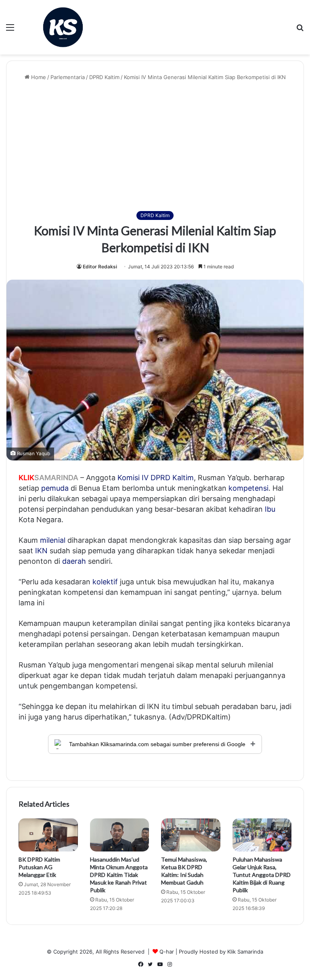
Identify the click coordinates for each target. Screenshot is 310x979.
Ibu (270, 509)
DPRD (160, 477)
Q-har (166, 951)
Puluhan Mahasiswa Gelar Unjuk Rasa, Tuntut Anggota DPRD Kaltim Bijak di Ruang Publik (261, 874)
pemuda (55, 488)
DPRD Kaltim (104, 77)
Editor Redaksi (100, 267)
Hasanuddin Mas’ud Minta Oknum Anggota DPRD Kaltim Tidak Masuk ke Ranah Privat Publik (119, 874)
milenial (52, 540)
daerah (74, 561)
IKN (41, 550)
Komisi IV (133, 477)
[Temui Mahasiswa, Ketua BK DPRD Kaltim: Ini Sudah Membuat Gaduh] (190, 834)
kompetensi (248, 488)
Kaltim (183, 477)
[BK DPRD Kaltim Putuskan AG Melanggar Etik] (48, 834)
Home (37, 77)
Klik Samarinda (245, 951)
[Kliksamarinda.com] (63, 27)
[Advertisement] (155, 146)
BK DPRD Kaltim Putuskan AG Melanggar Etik (39, 867)
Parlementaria (67, 77)
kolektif (105, 581)
